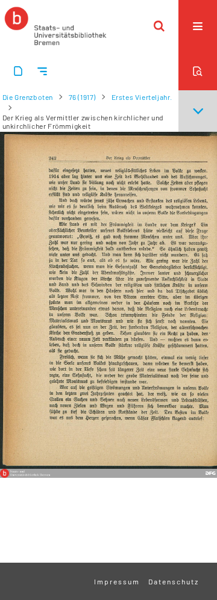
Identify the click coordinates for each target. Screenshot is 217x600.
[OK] (159, 26)
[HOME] (55, 26)
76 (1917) (82, 97)
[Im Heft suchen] (197, 71)
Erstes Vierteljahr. (142, 97)
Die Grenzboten (27, 97)
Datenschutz (173, 581)
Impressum (117, 581)
